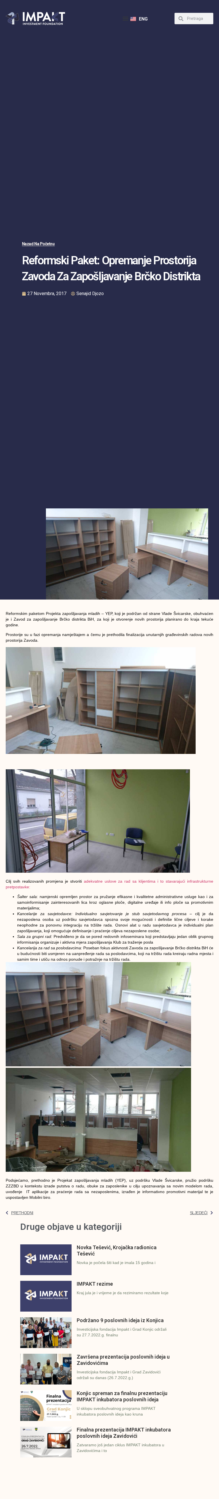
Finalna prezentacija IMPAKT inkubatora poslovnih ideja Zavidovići (124, 1433)
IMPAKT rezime (95, 1284)
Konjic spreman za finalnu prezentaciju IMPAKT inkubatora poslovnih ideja (122, 1396)
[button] (125, 18)
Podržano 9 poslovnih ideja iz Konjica (120, 1320)
